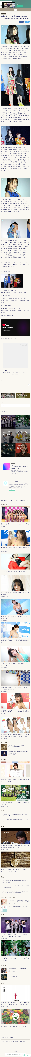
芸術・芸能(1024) (4, 380)
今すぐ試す (20, 6)
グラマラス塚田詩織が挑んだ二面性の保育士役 (14, 571)
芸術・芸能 (4, 13)
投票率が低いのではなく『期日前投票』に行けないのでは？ (15, 1041)
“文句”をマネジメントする (7, 1037)
